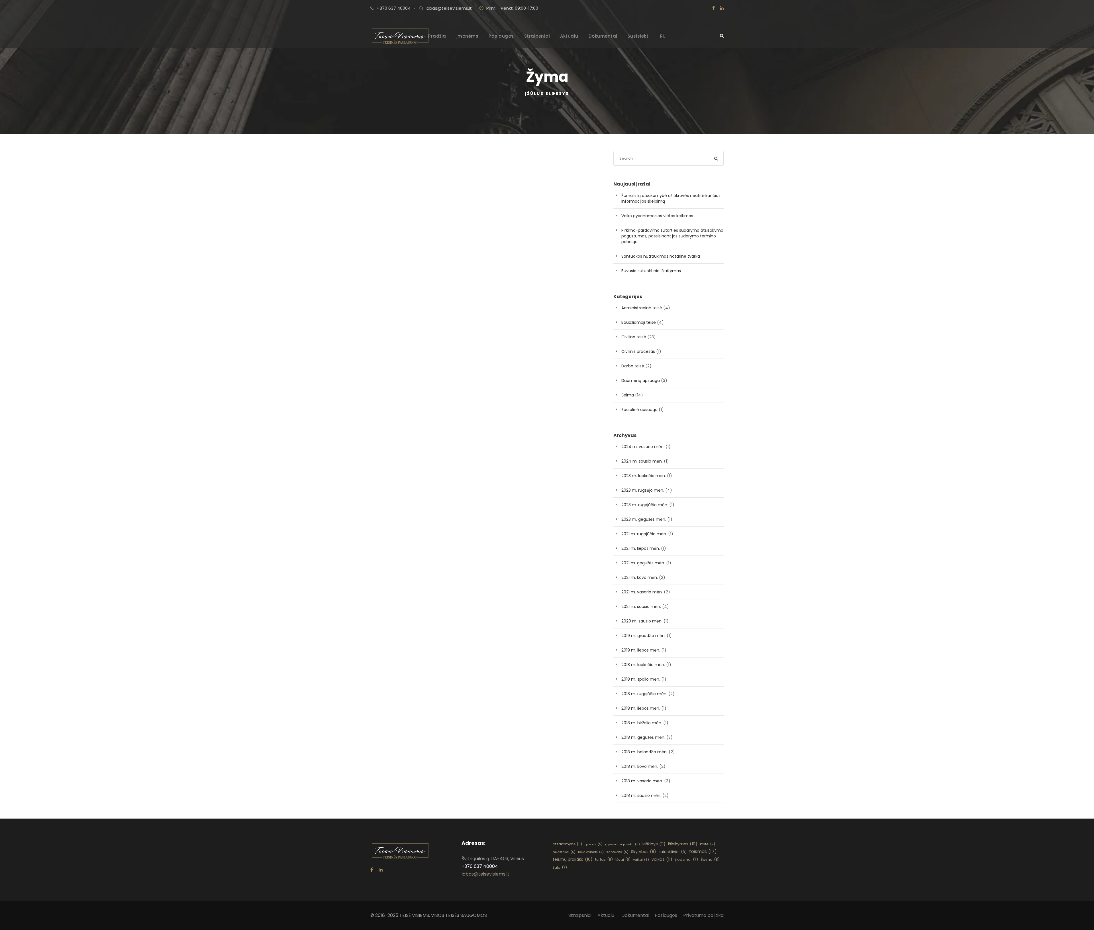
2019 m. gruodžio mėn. (643, 635)
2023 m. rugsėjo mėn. (642, 490)
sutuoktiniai (673, 851)
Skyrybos (643, 851)
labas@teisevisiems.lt (449, 8)
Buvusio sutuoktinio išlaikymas (651, 271)
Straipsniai (537, 36)
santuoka (617, 852)
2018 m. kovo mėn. (639, 766)
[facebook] (713, 8)
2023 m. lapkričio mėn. (643, 476)
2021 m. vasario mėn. (642, 592)
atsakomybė (567, 844)
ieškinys (654, 844)
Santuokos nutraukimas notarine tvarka (660, 256)
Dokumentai (603, 36)
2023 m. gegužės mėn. (643, 519)
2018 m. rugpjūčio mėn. (644, 694)
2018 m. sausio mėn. (641, 795)
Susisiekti (639, 36)
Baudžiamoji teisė (638, 322)
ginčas (594, 844)
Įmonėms (467, 36)
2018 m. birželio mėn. (641, 723)
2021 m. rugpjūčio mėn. (644, 534)
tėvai (622, 859)
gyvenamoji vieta (622, 844)
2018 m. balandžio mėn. (644, 752)
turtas (604, 859)
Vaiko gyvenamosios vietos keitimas (657, 216)
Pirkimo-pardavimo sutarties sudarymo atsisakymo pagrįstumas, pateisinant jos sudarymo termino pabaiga (672, 236)
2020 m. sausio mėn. (641, 621)
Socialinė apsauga (639, 409)
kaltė (707, 844)
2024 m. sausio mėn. (642, 461)
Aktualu (569, 36)
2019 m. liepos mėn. (640, 650)
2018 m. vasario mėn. (642, 781)
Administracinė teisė (641, 308)
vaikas (662, 859)
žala (560, 867)
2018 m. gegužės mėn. (643, 737)
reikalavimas (591, 852)
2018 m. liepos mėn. (640, 708)
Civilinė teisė (633, 337)
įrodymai (686, 859)
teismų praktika (573, 859)
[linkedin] (722, 8)
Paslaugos (501, 36)
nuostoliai (564, 852)
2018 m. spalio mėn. (640, 679)
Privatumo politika (703, 915)
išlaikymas (682, 844)
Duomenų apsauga (640, 380)
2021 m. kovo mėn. (639, 577)
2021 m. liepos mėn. (640, 548)
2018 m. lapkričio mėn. (643, 665)
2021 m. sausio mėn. (641, 606)
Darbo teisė (632, 366)
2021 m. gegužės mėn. (643, 563)
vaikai (641, 859)
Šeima (627, 395)
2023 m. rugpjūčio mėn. (644, 505)
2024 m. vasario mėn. (642, 446)
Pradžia (437, 36)
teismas (703, 851)
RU (663, 36)
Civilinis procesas (638, 351)
